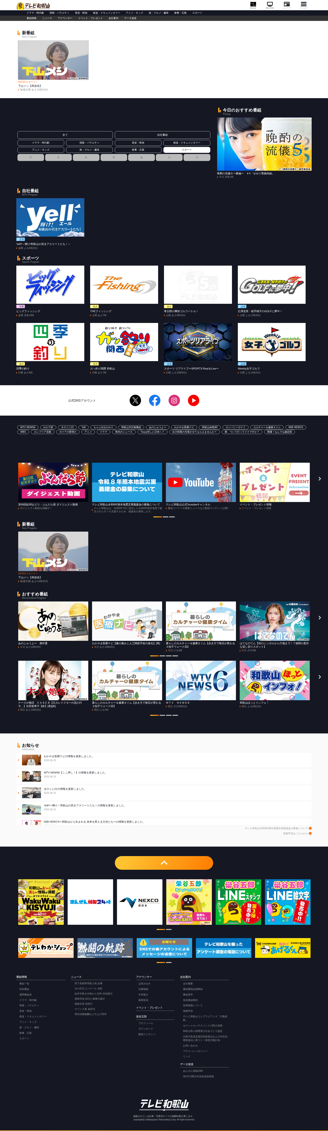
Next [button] (291, 142)
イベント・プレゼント (90, 18)
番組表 (253, 8)
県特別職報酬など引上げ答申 (91, 1014)
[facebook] (154, 400)
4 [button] (175, 656)
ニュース (287, 8)
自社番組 (162, 134)
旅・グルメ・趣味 (159, 13)
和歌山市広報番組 (131, 427)
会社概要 (188, 983)
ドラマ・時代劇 (35, 13)
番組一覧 (24, 983)
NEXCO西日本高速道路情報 (198, 1076)
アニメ (88, 432)
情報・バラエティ (59, 13)
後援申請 (188, 1011)
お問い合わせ (190, 1045)
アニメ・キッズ (134, 13)
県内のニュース (123, 432)
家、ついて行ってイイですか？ (242, 432)
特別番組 (24, 989)
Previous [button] (237, 142)
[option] (53, 66)
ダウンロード (145, 1029)
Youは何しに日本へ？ (152, 432)
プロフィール (145, 1023)
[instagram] (174, 400)
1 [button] (157, 517)
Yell (84, 427)
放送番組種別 (190, 1000)
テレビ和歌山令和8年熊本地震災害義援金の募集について (276, 828)
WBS (23, 432)
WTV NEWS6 (27, 427)
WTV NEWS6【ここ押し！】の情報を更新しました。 (76, 774)
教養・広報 (180, 13)
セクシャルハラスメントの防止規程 (202, 1025)
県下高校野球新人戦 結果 (88, 983)
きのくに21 (67, 427)
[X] (135, 400)
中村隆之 (143, 994)
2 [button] (165, 517)
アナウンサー (65, 18)
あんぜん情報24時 (193, 1071)
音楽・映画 (81, 13)
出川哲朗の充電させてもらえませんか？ (194, 432)
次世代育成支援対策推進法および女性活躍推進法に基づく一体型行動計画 (205, 1038)
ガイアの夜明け (67, 432)
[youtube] (193, 400)
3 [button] (172, 517)
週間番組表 (25, 994)
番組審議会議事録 (193, 989)
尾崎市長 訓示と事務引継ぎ (90, 999)
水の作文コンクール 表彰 (88, 988)
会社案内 (113, 18)
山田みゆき (144, 983)
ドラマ (103, 432)
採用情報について (193, 1005)
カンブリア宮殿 (42, 432)
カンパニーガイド (235, 427)
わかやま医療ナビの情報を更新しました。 (69, 758)
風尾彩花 (143, 1000)
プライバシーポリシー (195, 1051)
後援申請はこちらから (295, 833)
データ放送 (130, 18)
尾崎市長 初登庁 (84, 1004)
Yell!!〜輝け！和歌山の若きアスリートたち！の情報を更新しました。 (85, 807)
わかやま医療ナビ (184, 427)
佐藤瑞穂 (143, 989)
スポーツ (197, 13)
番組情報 (270, 8)
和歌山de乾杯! (210, 427)
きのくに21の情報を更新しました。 (65, 790)
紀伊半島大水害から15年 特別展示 (94, 993)
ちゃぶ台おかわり (103, 427)
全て (65, 134)
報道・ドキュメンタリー (106, 13)
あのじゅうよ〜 (157, 427)
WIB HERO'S (296, 427)
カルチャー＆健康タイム (267, 427)
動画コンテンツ (147, 1034)
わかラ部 (48, 427)
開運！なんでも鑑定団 (279, 432)
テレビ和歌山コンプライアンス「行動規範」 (205, 1018)
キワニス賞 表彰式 (85, 1009)
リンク (186, 1056)
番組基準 (188, 994)
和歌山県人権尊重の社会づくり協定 (202, 1031)
